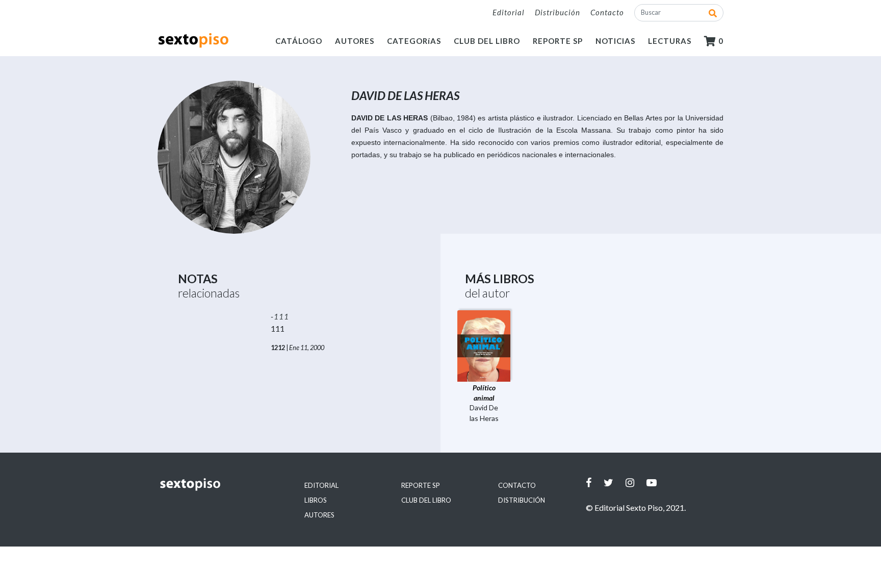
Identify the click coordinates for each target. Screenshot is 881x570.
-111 (280, 316)
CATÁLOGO (298, 40)
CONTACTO (517, 485)
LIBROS (315, 500)
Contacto (607, 12)
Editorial (509, 12)
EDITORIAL (321, 485)
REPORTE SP (558, 40)
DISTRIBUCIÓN (521, 500)
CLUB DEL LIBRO (487, 40)
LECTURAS (669, 40)
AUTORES (354, 40)
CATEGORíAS (414, 40)
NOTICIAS (615, 40)
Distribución (557, 12)
